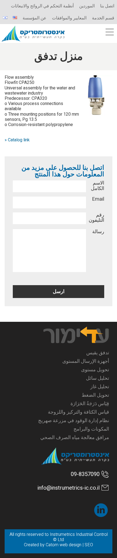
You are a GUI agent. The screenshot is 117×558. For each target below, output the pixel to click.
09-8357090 (85, 474)
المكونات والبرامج (91, 429)
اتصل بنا (107, 6)
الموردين (87, 6)
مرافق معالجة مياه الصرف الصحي (74, 437)
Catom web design (63, 545)
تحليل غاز (99, 386)
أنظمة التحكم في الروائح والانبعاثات (42, 6)
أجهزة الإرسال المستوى (85, 361)
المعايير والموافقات (69, 18)
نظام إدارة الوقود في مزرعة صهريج (73, 420)
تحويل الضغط (95, 395)
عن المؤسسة (35, 18)
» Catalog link (17, 140)
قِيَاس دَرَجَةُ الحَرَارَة (89, 403)
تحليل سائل (97, 378)
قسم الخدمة (103, 18)
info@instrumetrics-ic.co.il (69, 488)
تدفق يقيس (97, 353)
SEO (89, 545)
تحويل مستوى (95, 369)
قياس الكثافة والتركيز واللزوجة (78, 412)
